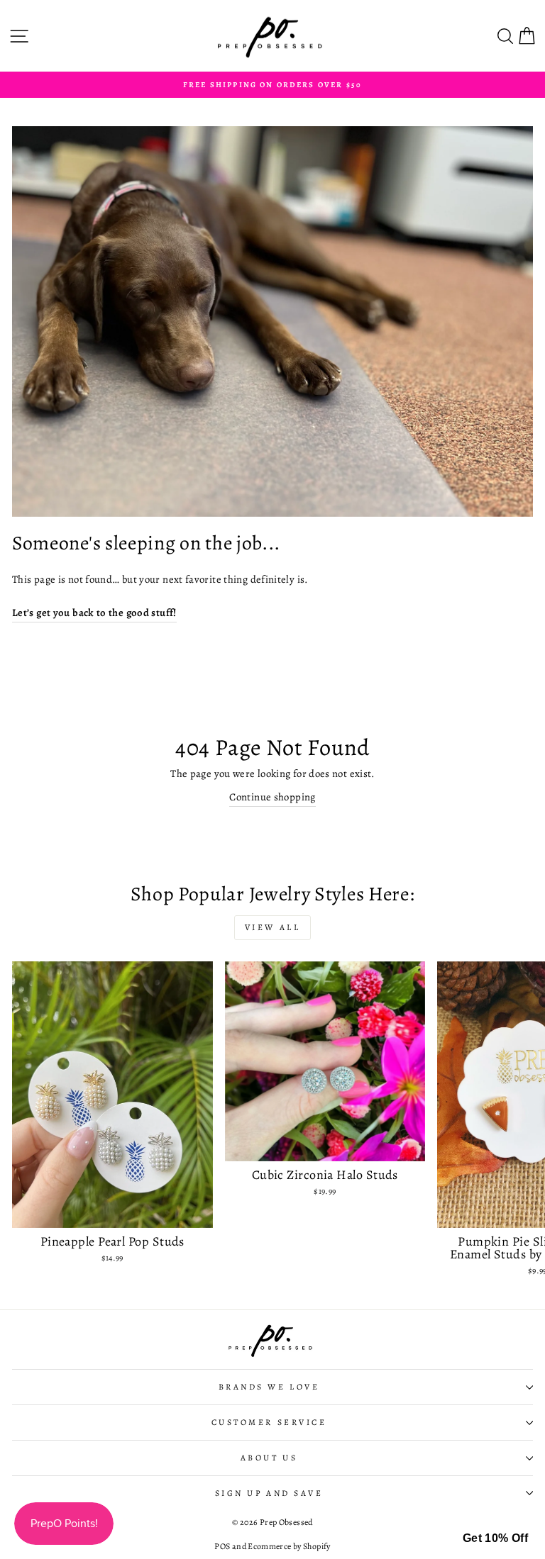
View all (273, 927)
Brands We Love (269, 1386)
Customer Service (269, 1422)
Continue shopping (272, 797)
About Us (269, 1457)
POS (222, 1546)
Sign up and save (269, 1493)
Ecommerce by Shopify (289, 1546)
